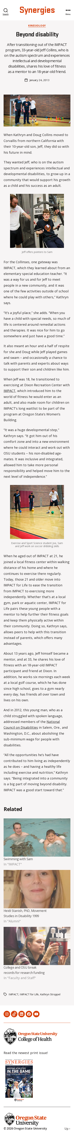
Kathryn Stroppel (50, 994)
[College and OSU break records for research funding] (37, 946)
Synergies (37, 10)
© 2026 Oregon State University (25, 1128)
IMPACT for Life (29, 994)
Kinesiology (37, 25)
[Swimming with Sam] (37, 837)
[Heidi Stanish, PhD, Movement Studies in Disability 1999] (37, 889)
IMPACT (9, 391)
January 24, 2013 (39, 80)
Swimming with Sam (18, 859)
